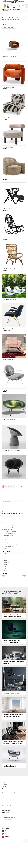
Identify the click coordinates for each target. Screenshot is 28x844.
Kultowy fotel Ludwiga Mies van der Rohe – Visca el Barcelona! (13, 742)
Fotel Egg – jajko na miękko (12, 693)
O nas (3, 780)
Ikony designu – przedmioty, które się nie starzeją (12, 765)
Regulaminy (4, 784)
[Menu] (22, 6)
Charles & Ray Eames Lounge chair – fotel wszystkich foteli (12, 616)
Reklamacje (4, 808)
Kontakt (3, 782)
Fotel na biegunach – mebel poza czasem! (13, 662)
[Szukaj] (19, 6)
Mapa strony (4, 786)
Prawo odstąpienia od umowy (8, 805)
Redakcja (4, 788)
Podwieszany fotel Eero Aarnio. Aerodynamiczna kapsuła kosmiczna (13, 716)
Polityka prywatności (6, 812)
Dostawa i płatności (6, 810)
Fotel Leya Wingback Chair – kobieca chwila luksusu (12, 641)
